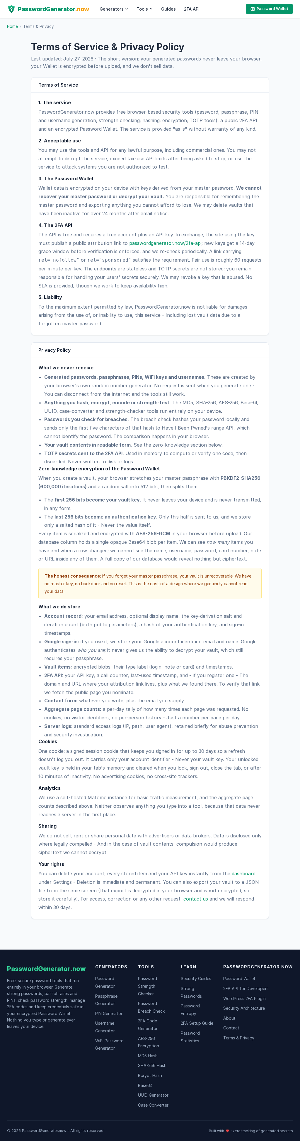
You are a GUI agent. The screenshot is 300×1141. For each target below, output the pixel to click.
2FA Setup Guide (197, 1023)
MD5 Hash (148, 1055)
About (229, 1018)
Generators (112, 8)
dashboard (243, 873)
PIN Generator (108, 1013)
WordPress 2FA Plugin (244, 998)
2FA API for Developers (246, 988)
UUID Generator (153, 1095)
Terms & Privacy (238, 1037)
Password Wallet (272, 8)
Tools (142, 8)
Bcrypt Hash (150, 1075)
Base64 (145, 1085)
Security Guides (196, 978)
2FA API (192, 8)
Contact (231, 1027)
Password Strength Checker (147, 986)
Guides (168, 8)
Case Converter (153, 1105)
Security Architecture (244, 1008)
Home (12, 26)
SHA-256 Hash (152, 1065)
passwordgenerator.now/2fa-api (165, 243)
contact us (195, 899)
